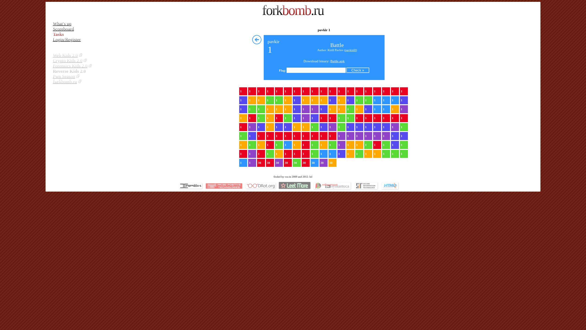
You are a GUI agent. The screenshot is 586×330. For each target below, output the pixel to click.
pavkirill (350, 50)
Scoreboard (63, 28)
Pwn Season (64, 76)
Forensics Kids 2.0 (70, 65)
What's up (62, 23)
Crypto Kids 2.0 (67, 60)
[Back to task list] (257, 39)
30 (259, 163)
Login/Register (67, 39)
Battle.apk (337, 61)
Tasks (58, 34)
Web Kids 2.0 (65, 55)
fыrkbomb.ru (65, 81)
